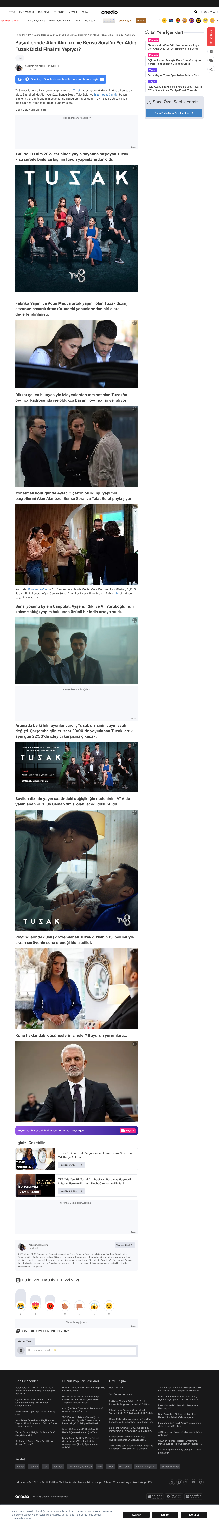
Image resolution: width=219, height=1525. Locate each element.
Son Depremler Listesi (120, 1394)
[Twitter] (186, 1482)
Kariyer (98, 1482)
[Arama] (196, 12)
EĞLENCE (58, 12)
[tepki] (20, 1306)
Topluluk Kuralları (68, 1482)
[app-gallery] (194, 1496)
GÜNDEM (43, 12)
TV (29, 34)
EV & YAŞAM (26, 12)
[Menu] (3, 12)
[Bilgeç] (178, 20)
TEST (12, 12)
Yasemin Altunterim (42, 65)
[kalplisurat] (212, 20)
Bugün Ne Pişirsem (146, 1466)
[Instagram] (172, 1482)
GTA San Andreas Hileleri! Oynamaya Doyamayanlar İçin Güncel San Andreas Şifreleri (179, 1443)
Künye (143, 1482)
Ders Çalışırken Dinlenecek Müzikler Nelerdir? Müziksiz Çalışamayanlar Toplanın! (177, 1417)
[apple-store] (155, 1496)
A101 (99, 1466)
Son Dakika (124, 1466)
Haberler (20, 34)
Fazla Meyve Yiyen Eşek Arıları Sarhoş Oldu (173, 75)
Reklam (82, 1482)
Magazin (153, 40)
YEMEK (73, 12)
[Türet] (171, 20)
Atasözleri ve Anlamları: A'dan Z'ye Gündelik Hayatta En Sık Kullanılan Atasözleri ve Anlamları (127, 1439)
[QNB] (164, 20)
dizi (20, 58)
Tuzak (77, 90)
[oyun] (198, 20)
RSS (149, 1482)
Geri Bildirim (34, 1482)
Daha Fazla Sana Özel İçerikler (172, 113)
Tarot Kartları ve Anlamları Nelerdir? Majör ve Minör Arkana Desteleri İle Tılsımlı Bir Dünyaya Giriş (180, 1390)
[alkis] (205, 20)
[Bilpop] (184, 20)
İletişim (90, 1482)
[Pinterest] (201, 1482)
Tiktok (110, 1466)
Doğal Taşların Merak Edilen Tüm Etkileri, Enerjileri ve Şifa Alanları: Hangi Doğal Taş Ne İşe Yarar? (130, 1422)
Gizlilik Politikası (50, 1482)
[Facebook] (179, 1482)
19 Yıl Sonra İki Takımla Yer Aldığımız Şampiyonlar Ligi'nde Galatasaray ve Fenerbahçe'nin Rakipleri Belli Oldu (81, 1420)
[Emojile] (191, 20)
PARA (84, 12)
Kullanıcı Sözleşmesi (114, 1482)
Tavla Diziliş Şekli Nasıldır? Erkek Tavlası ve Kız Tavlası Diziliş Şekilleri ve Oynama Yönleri (131, 1448)
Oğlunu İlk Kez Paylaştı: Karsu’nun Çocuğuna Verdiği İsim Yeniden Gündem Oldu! (174, 62)
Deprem (33, 1466)
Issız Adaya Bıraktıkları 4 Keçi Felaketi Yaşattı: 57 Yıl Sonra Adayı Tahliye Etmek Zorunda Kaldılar (175, 88)
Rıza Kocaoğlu (103, 94)
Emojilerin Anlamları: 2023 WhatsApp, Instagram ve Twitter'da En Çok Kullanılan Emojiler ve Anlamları (130, 1430)
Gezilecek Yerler (170, 1466)
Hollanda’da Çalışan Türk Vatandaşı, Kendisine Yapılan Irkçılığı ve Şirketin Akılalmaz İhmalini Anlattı (81, 1399)
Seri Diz (141, 20)
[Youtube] (193, 1482)
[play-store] (174, 1496)
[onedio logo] (109, 12)
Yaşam (152, 70)
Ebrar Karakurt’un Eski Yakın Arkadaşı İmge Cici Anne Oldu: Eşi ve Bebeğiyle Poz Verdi (173, 47)
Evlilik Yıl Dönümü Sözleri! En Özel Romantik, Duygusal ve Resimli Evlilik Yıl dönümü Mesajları (129, 1404)
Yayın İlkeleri (132, 1482)
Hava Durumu (116, 1387)
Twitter (20, 1466)
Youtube (58, 1466)
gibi (115, 94)
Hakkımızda (21, 1482)
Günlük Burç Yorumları (80, 1466)
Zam (45, 1466)
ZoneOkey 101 (125, 20)
